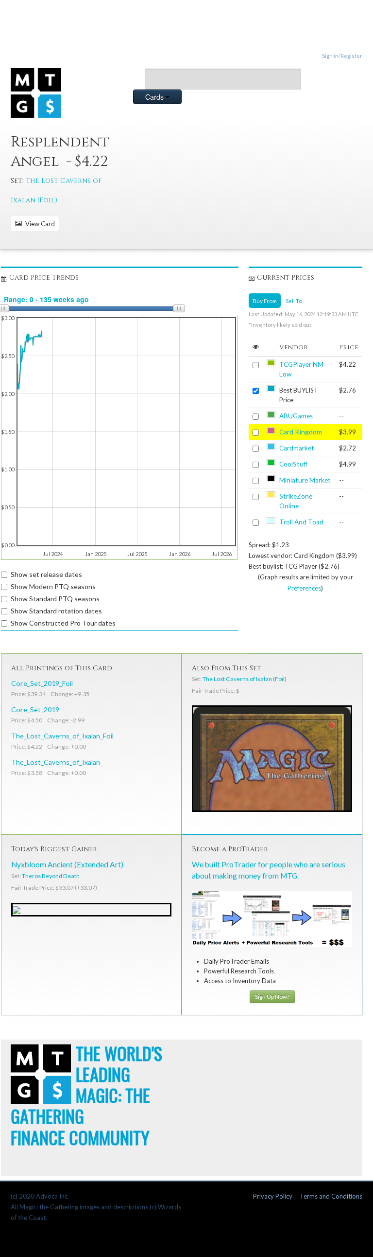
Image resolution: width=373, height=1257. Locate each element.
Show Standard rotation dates (56, 611)
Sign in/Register (342, 56)
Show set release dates (46, 574)
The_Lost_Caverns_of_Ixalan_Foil (62, 736)
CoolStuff (293, 464)
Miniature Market (305, 480)
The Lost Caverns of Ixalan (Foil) (245, 678)
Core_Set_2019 (35, 709)
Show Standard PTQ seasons (55, 598)
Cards (155, 97)
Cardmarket (296, 448)
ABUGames (296, 416)
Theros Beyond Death (51, 876)
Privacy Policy (272, 1196)
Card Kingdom (300, 432)
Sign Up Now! (272, 996)
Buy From (265, 300)
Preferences (304, 588)
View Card (38, 224)
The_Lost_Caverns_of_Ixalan (55, 762)
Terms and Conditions (331, 1196)
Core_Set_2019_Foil (42, 683)
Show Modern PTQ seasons (53, 586)
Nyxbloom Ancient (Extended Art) (67, 864)
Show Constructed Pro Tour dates (63, 623)
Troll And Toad (301, 522)
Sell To (294, 300)
